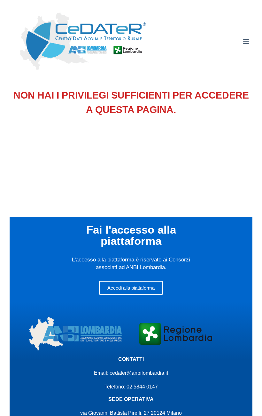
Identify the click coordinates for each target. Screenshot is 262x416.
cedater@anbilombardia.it (139, 373)
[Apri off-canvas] (246, 41)
